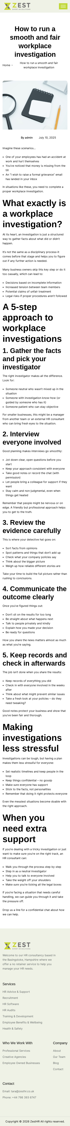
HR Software (11, 1004)
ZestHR (35, 1121)
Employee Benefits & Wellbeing (22, 1022)
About (57, 1050)
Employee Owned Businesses (21, 1063)
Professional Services (16, 1050)
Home (6, 65)
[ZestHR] (17, 6)
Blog (9, 137)
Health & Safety (13, 1028)
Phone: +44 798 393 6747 (19, 1097)
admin (29, 137)
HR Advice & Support (16, 991)
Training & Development (18, 1016)
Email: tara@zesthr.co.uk (18, 1091)
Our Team (59, 1057)
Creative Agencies (14, 1057)
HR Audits (9, 1010)
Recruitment (10, 998)
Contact (58, 1069)
